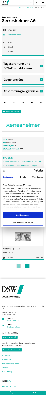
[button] (5, 102)
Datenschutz (6, 360)
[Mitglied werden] (30, 2)
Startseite (21, 7)
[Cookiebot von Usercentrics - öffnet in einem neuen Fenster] (33, 170)
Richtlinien (6, 368)
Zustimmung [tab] (8, 177)
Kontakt (13, 386)
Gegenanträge (13, 79)
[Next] (27, 266)
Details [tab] (23, 177)
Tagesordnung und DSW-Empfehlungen (17, 66)
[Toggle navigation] (43, 2)
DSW (9, 381)
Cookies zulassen (23, 215)
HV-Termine (29, 7)
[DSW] (13, 291)
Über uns (5, 386)
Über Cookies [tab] (37, 177)
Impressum (6, 356)
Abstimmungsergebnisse (20, 91)
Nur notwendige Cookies (23, 222)
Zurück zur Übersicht (12, 111)
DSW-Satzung (7, 372)
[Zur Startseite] (5, 2)
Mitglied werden (8, 337)
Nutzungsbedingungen (10, 364)
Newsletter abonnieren (10, 350)
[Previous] (19, 266)
